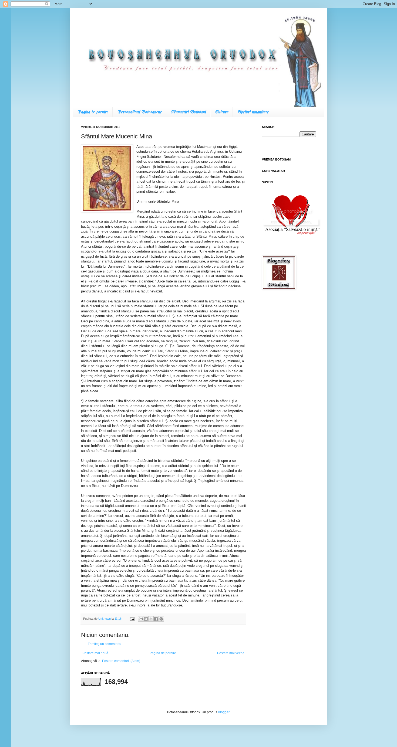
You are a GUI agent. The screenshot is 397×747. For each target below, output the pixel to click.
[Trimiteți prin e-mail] (140, 619)
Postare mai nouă (95, 653)
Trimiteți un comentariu (104, 644)
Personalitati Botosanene (139, 112)
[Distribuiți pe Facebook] (156, 619)
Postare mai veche (230, 653)
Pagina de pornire (92, 112)
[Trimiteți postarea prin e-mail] (131, 618)
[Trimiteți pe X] (151, 619)
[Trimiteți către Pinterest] (161, 619)
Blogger (223, 712)
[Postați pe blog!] (146, 619)
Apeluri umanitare (252, 112)
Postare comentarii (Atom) (121, 661)
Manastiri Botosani (188, 112)
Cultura (221, 112)
